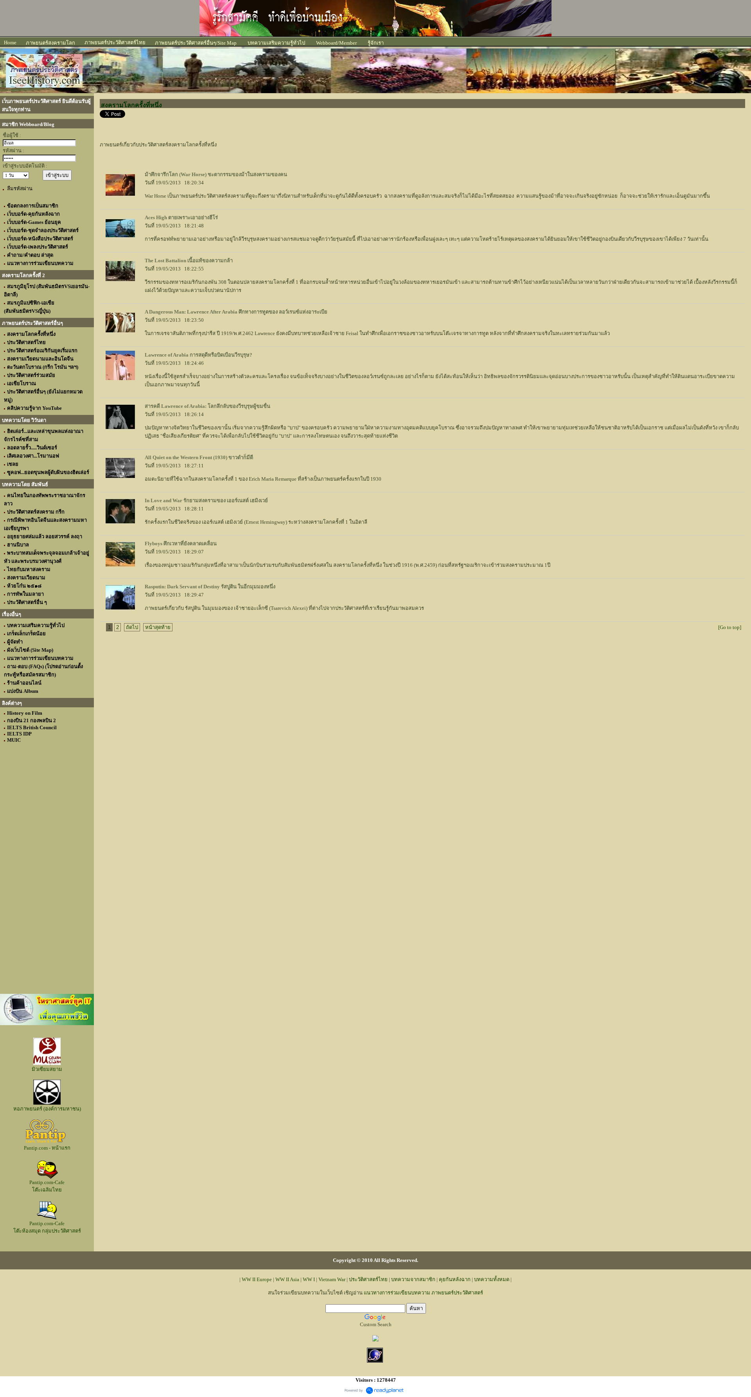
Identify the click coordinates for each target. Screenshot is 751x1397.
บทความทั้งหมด (491, 1279)
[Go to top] (729, 627)
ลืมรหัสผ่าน (19, 188)
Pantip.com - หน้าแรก (47, 1148)
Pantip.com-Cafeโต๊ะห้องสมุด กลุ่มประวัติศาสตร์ (47, 1227)
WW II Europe (257, 1279)
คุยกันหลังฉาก (455, 1279)
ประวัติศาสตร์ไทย (368, 1279)
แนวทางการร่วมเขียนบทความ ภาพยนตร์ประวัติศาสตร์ (423, 1293)
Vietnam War (331, 1279)
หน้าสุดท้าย (158, 627)
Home (10, 42)
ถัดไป (132, 627)
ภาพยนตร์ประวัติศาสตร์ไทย (115, 42)
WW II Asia (287, 1279)
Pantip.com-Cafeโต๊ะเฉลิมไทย (47, 1186)
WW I (309, 1279)
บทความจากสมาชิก (413, 1279)
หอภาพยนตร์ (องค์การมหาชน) (47, 1109)
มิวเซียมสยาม (47, 1069)
